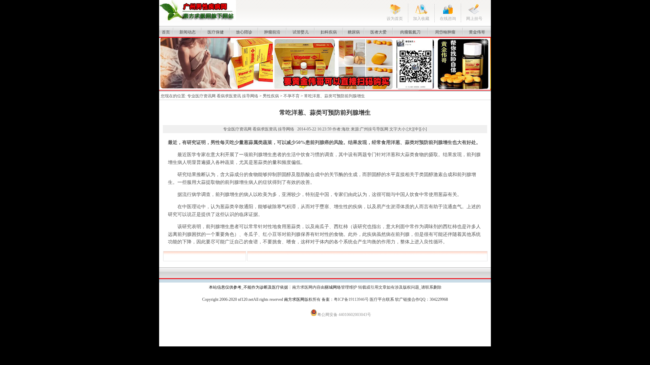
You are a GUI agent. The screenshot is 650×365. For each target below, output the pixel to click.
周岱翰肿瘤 (445, 32)
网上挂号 (474, 18)
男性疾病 (271, 96)
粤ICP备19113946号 (351, 299)
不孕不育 (291, 96)
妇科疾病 (329, 32)
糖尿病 (354, 32)
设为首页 (395, 18)
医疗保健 (216, 32)
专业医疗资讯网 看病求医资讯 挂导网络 (222, 96)
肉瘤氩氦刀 (410, 32)
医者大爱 (378, 32)
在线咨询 (448, 18)
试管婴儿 (300, 32)
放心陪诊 (244, 32)
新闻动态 (187, 32)
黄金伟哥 (477, 32)
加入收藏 (421, 18)
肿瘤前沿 (272, 32)
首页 (166, 32)
